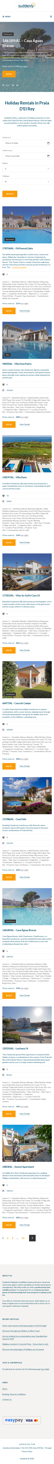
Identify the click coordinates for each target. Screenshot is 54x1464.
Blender (39, 509)
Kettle (4, 289)
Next (46, 340)
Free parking (41, 284)
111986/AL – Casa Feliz (14, 819)
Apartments (10, 239)
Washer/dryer (7, 747)
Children (5, 176)
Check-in (6, 137)
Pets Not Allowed (28, 518)
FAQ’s (4, 1389)
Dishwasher (6, 284)
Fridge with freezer (14, 286)
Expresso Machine (24, 624)
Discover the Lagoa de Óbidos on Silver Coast (21, 1331)
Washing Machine (15, 291)
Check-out (7, 150)
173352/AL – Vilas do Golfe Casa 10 (21, 595)
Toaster (5, 291)
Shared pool (26, 289)
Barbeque (32, 509)
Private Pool (12, 405)
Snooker (23, 521)
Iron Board (46, 286)
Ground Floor (29, 1087)
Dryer (14, 284)
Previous (8, 340)
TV (43, 628)
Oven (19, 289)
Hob (36, 286)
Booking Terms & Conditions (14, 1394)
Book (9, 74)
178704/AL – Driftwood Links (17, 248)
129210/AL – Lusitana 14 (15, 1048)
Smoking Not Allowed (40, 289)
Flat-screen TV (30, 284)
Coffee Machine (33, 282)
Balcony (23, 282)
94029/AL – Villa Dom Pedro (17, 363)
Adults (5, 163)
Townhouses (7, 34)
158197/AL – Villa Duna (14, 477)
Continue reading (19, 267)
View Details (25, 311)
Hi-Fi (32, 286)
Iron (40, 286)
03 (17, 85)
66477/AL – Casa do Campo (16, 703)
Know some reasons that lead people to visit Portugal (24, 1326)
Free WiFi (27, 400)
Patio (4, 405)
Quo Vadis (45, 1369)
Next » (32, 1238)
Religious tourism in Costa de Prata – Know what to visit (25, 1344)
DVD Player (6, 400)
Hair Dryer (25, 286)
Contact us (7, 1399)
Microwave (12, 289)
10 (23, 1238)
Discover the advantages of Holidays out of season (23, 1349)
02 (13, 85)
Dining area (44, 282)
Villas (8, 355)
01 (3, 85)
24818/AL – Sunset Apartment (18, 1166)
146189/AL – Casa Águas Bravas (19, 930)
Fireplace (20, 284)
